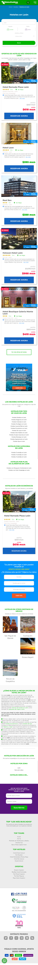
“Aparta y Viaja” (8, 727)
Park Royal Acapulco (19, 874)
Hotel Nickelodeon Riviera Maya (19, 857)
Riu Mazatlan (19, 855)
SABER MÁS (19, 595)
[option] (19, 522)
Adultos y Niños (19, 33)
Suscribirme (19, 807)
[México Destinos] (9, 2)
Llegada (10, 26)
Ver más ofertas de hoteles (19, 352)
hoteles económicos (11, 723)
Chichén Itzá (19, 842)
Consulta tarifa (19, 551)
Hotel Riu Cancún (19, 859)
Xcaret (19, 836)
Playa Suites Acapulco (19, 878)
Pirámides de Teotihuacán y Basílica (19, 840)
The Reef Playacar (19, 876)
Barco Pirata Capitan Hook (19, 844)
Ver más (22, 98)
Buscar (19, 43)
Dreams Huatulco (19, 870)
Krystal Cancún (19, 861)
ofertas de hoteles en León (20, 707)
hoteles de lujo (27, 723)
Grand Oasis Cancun (19, 853)
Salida (27, 26)
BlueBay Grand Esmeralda (19, 872)
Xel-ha (19, 838)
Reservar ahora (19, 116)
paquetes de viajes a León (16, 709)
